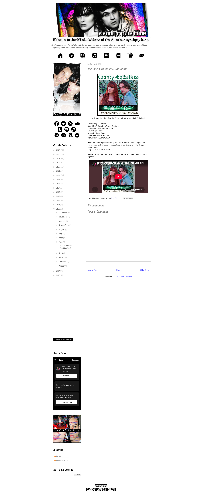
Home (119, 270)
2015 (58, 196)
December (63, 212)
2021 (58, 171)
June (61, 238)
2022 (58, 167)
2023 (58, 163)
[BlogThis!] (126, 198)
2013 (58, 205)
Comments (60, 460)
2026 (58, 150)
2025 (58, 154)
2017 (58, 188)
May (61, 242)
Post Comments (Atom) (123, 276)
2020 (58, 175)
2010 (58, 275)
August (62, 229)
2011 (58, 271)
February (63, 261)
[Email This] (124, 198)
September (63, 225)
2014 (58, 200)
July (61, 233)
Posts (58, 456)
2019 (58, 179)
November (63, 217)
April (61, 253)
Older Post (144, 270)
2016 (58, 192)
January (62, 266)
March (61, 257)
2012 (58, 209)
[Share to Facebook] (130, 198)
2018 (58, 184)
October (62, 221)
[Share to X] (128, 198)
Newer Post (93, 270)
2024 (58, 158)
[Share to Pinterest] (132, 198)
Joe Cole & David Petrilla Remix (65, 246)
